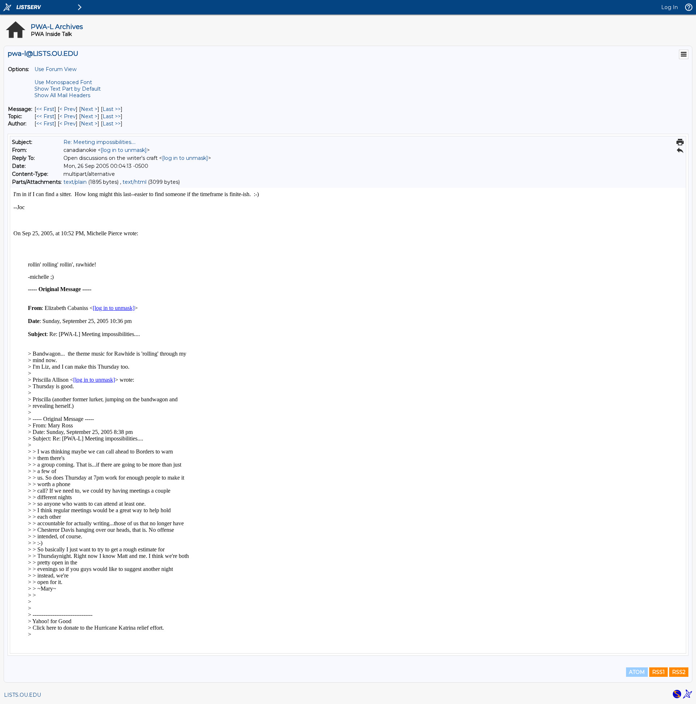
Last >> (112, 109)
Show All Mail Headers (62, 95)
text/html (134, 182)
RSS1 (658, 672)
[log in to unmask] (124, 150)
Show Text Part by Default (67, 89)
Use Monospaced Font (63, 82)
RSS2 (678, 672)
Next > (89, 109)
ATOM (637, 672)
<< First (45, 109)
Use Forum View (55, 69)
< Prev (67, 109)
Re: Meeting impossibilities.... (99, 142)
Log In (669, 7)
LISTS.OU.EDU (22, 695)
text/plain (75, 182)
